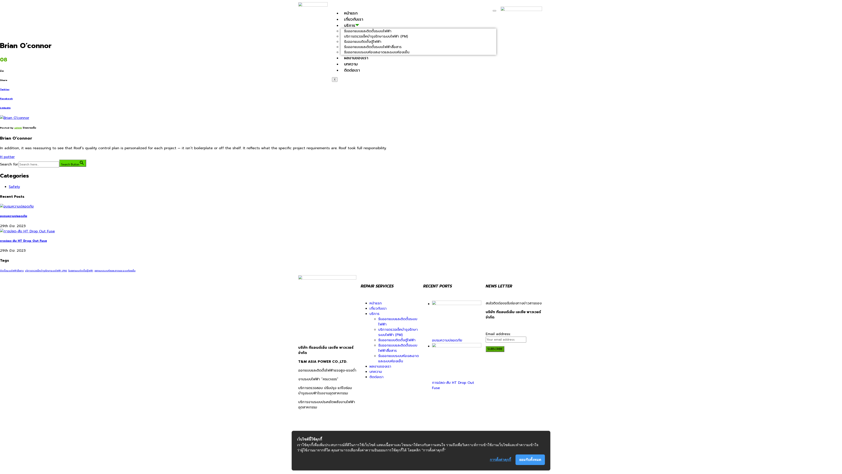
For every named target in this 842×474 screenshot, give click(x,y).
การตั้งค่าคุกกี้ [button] (500, 459)
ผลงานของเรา (356, 58)
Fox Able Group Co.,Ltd (454, 424)
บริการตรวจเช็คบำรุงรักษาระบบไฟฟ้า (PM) (46, 270)
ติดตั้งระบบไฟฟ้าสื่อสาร (12, 270)
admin (18, 128)
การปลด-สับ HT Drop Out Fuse (23, 241)
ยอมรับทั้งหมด (530, 459)
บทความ (351, 64)
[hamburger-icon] (494, 10)
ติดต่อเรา (352, 70)
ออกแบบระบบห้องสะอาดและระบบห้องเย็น (115, 270)
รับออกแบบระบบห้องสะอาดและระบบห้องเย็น (376, 52)
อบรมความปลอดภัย (13, 216)
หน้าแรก (351, 13)
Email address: (498, 334)
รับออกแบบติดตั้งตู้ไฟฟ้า (80, 270)
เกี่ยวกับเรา (353, 19)
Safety (14, 186)
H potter (7, 157)
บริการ (374, 313)
